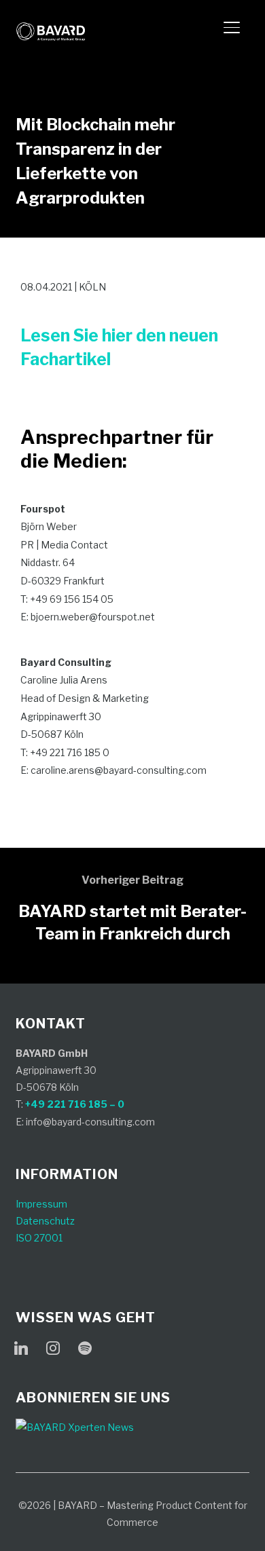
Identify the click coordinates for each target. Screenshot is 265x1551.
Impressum (41, 1204)
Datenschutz (45, 1221)
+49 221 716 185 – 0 (74, 1104)
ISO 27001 (39, 1238)
